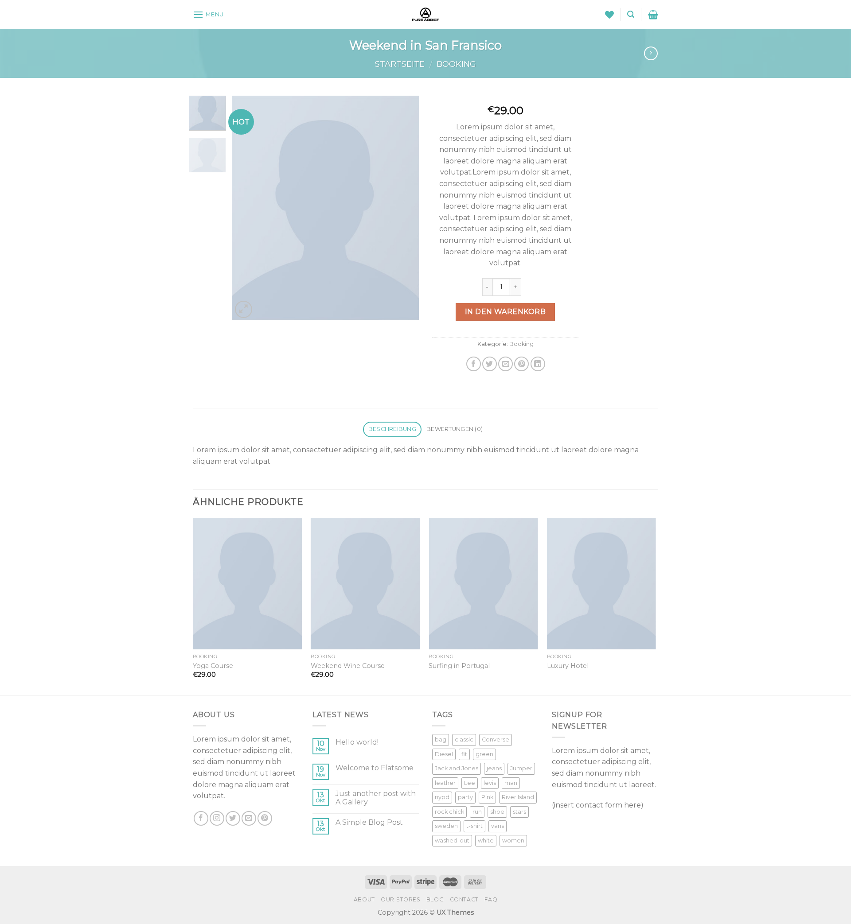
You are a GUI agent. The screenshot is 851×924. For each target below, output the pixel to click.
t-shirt (474, 826)
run (477, 811)
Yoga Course (213, 666)
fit (464, 754)
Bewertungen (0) (454, 429)
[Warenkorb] (653, 14)
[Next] (404, 208)
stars (519, 811)
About (364, 899)
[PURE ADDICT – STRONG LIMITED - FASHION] (425, 14)
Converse (495, 739)
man (510, 783)
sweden (446, 826)
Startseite (400, 64)
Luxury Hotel (568, 666)
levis (490, 783)
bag (440, 739)
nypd (442, 797)
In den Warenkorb (505, 311)
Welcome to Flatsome (375, 768)
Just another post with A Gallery (376, 797)
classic (464, 739)
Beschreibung (392, 429)
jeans (494, 768)
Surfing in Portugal (459, 666)
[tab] (392, 429)
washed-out (452, 840)
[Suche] (630, 14)
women (513, 840)
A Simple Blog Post (369, 822)
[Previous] (247, 208)
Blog (435, 899)
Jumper (521, 768)
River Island (518, 797)
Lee (469, 783)
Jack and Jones (456, 768)
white (486, 840)
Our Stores (400, 899)
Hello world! (357, 742)
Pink (487, 797)
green (484, 754)
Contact (464, 899)
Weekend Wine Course (348, 666)
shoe (497, 811)
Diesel (444, 754)
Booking (456, 64)
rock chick (449, 811)
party (465, 797)
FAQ (490, 899)
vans (497, 826)
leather (445, 783)
